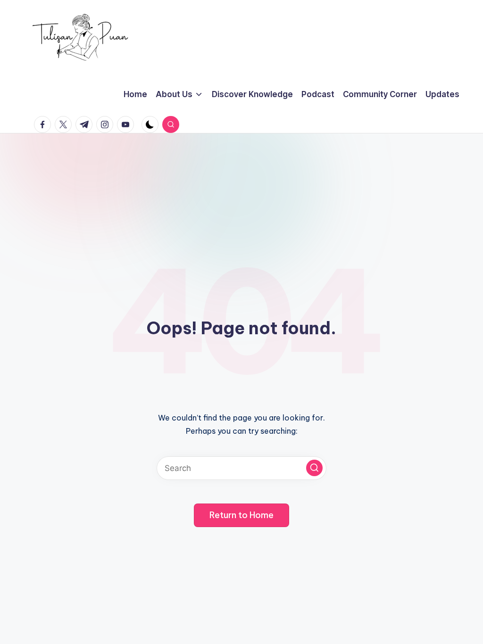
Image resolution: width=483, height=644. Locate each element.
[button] (314, 468)
